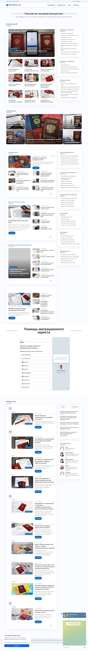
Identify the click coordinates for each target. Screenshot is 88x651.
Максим (67, 465)
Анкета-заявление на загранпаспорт (69, 66)
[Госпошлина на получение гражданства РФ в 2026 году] (36, 188)
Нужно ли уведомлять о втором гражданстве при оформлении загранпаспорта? (44, 480)
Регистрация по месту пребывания (68, 254)
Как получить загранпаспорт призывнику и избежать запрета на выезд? (44, 461)
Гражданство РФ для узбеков (67, 204)
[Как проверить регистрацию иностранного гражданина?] (36, 301)
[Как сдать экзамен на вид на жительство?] (36, 207)
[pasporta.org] (13, 5)
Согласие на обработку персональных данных (60, 642)
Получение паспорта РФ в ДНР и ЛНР (69, 198)
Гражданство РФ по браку (66, 183)
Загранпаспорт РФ (12, 24)
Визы (69, 5)
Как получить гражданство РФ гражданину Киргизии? (71, 140)
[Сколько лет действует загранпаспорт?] (15, 78)
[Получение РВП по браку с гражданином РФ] (36, 269)
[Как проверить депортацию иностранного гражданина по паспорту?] (36, 310)
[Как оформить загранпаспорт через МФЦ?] (15, 94)
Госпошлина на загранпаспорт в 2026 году (70, 68)
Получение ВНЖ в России (66, 217)
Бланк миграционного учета (67, 260)
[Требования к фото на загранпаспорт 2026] (31, 94)
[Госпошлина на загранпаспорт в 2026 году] (31, 63)
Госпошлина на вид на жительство (68, 223)
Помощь (76, 5)
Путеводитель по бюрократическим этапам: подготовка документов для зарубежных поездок (68, 418)
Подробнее (35, 167)
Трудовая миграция (37, 288)
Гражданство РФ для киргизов (67, 202)
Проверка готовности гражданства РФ (44, 139)
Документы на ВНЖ (65, 219)
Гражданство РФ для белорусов (68, 200)
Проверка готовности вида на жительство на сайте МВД (47, 215)
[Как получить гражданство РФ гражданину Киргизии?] (72, 136)
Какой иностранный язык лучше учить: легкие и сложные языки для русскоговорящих (68, 433)
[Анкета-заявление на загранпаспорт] (15, 63)
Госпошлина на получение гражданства (69, 159)
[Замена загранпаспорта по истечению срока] (48, 63)
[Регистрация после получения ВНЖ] (36, 318)
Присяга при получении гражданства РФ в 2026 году (22, 189)
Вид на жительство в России (16, 202)
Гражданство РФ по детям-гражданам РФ (70, 187)
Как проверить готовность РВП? (68, 241)
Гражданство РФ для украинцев (68, 206)
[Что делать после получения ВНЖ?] (36, 221)
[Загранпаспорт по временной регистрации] (48, 94)
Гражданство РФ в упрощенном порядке (69, 155)
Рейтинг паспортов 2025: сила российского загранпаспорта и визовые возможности (45, 566)
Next (51, 193)
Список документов (65, 64)
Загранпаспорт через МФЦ (66, 41)
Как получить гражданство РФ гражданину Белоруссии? (23, 182)
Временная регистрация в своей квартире (70, 256)
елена (66, 447)
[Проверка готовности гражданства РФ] (44, 129)
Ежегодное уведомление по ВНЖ (68, 221)
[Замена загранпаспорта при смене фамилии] (31, 78)
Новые (63, 406)
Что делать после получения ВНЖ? (68, 225)
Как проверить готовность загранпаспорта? (70, 52)
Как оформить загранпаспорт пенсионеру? (70, 89)
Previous (13, 193)
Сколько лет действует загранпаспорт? (69, 72)
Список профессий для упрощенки (68, 176)
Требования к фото (65, 70)
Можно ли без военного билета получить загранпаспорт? (47, 86)
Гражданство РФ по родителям (67, 185)
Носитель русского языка (66, 181)
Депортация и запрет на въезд (15, 292)
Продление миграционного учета (68, 262)
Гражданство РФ (13, 152)
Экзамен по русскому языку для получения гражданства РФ (71, 125)
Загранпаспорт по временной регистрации (70, 87)
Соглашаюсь (17, 645)
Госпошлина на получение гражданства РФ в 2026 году (47, 189)
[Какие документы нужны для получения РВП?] (36, 263)
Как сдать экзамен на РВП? (47, 256)
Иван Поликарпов (14, 54)
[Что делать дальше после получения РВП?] (36, 275)
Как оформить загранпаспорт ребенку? (69, 43)
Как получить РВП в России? (67, 235)
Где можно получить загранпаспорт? (69, 54)
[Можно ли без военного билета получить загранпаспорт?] (48, 78)
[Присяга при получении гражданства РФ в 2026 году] (11, 188)
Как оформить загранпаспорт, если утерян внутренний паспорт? (44, 440)
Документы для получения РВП (67, 239)
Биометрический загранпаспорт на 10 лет (70, 35)
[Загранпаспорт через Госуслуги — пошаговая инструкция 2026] (31, 43)
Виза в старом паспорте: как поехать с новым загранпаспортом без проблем (45, 546)
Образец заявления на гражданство (68, 157)
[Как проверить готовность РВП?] (36, 250)
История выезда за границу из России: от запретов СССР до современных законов (44, 587)
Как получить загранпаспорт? (67, 33)
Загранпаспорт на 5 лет (66, 37)
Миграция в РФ (61, 5)
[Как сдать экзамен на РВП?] (36, 256)
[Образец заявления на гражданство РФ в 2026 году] (15, 121)
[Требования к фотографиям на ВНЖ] (36, 227)
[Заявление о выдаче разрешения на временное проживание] (19, 263)
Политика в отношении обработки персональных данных (39, 642)
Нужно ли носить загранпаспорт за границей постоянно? (43, 417)
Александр (67, 472)
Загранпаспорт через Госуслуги (68, 39)
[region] (17, 640)
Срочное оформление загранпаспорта (69, 97)
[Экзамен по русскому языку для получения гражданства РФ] (72, 121)
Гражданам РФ (51, 5)
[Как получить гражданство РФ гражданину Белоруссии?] (11, 180)
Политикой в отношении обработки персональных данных (17, 642)
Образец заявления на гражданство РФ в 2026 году (15, 125)
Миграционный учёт (24, 288)
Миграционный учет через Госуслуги (69, 258)
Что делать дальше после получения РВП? (70, 243)
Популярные (75, 406)
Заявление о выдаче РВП (66, 237)
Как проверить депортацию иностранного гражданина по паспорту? (47, 312)
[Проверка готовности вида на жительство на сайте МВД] (36, 213)
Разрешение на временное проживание (19, 245)
